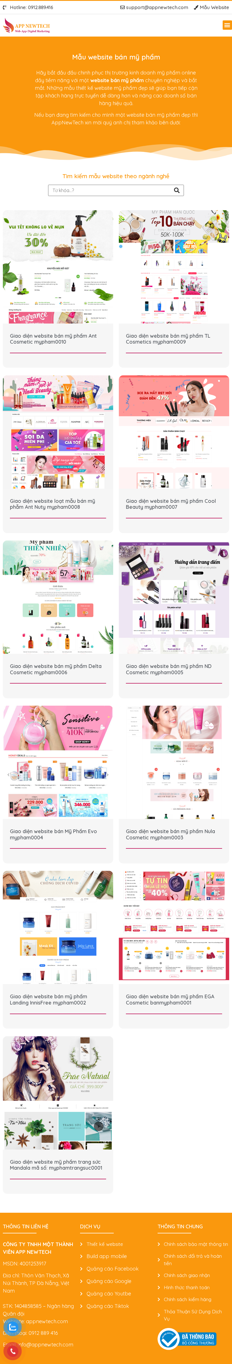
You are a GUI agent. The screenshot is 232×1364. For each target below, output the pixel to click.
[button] (227, 25)
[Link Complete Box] (58, 289)
